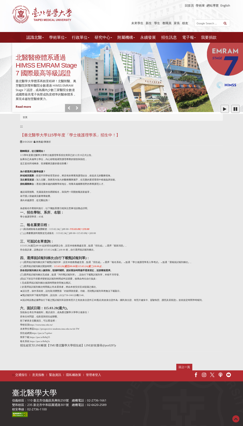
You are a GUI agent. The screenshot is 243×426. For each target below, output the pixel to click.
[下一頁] (77, 108)
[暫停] (235, 109)
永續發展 (148, 37)
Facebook (196, 374)
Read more (23, 107)
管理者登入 (93, 375)
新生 (149, 23)
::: (21, 126)
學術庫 (200, 5)
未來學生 (137, 23)
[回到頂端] (236, 418)
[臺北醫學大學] (42, 14)
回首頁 (189, 5)
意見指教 (38, 375)
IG (204, 374)
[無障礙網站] (20, 414)
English (225, 5)
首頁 (25, 117)
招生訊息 (169, 37)
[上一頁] (69, 108)
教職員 (166, 23)
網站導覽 (213, 5)
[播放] (225, 109)
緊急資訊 (55, 375)
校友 (185, 23)
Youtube (228, 374)
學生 (157, 23)
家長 (177, 23)
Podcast (220, 374)
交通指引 (21, 375)
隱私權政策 (73, 375)
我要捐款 (209, 37)
